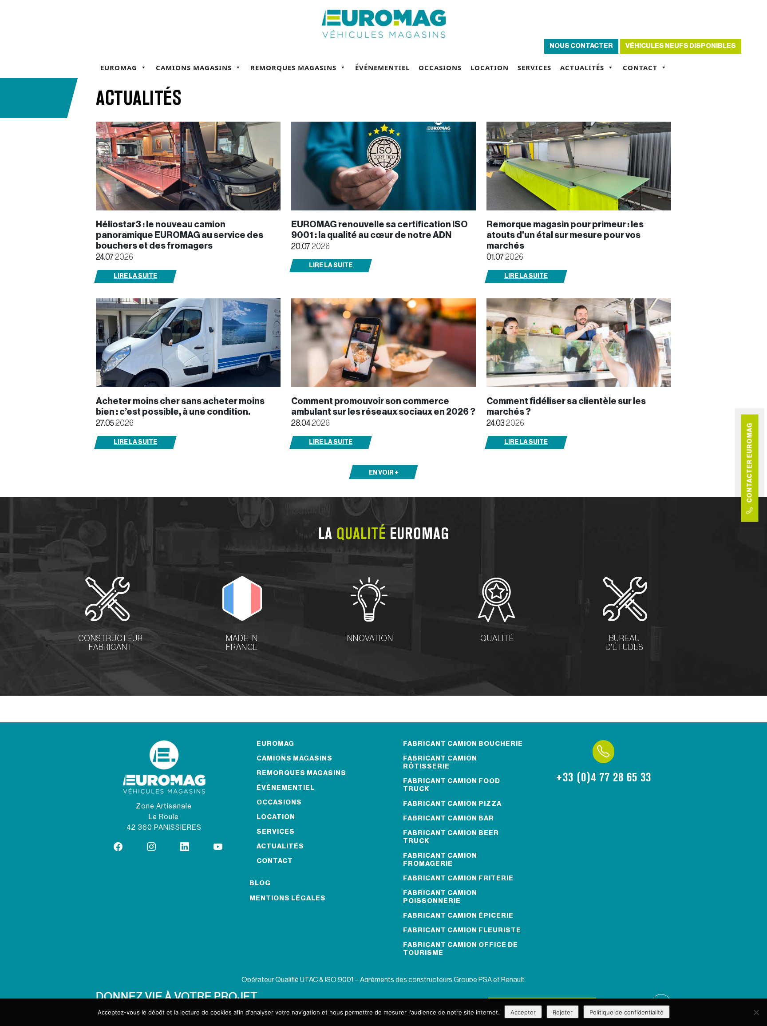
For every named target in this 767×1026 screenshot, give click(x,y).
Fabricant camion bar (448, 818)
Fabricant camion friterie (458, 878)
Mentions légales (287, 898)
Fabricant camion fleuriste (462, 930)
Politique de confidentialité (626, 1012)
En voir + (384, 473)
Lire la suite (135, 276)
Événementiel (382, 67)
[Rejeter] (755, 1012)
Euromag (118, 67)
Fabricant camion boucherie (463, 744)
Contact (640, 67)
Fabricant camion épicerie (458, 915)
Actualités (582, 67)
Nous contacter (581, 46)
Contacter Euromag (750, 464)
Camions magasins (194, 67)
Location (489, 67)
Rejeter (563, 1012)
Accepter (523, 1012)
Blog (260, 883)
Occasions (440, 67)
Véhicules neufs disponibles (680, 46)
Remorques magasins (293, 67)
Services (534, 67)
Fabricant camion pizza (452, 803)
